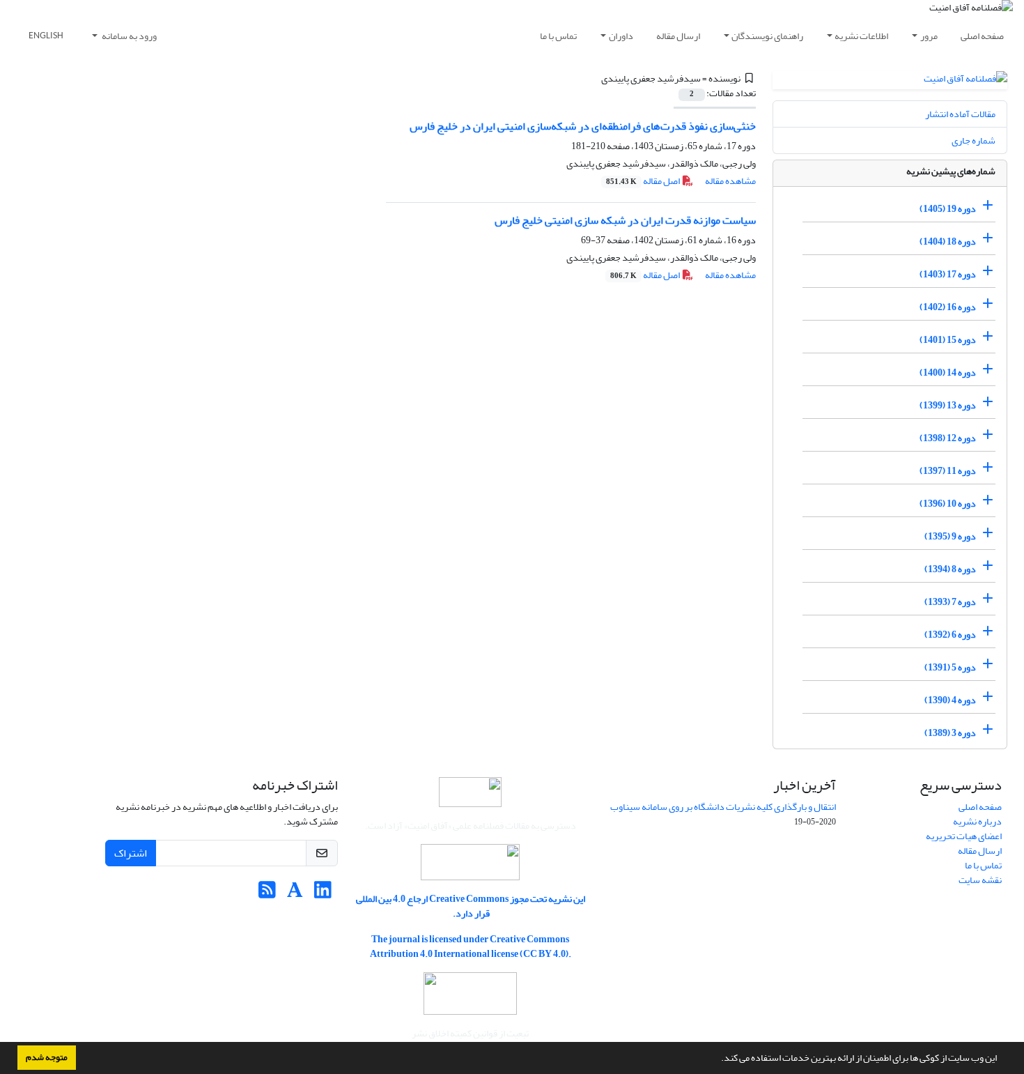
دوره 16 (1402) (948, 307)
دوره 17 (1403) (948, 274)
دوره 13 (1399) (948, 405)
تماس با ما (558, 35)
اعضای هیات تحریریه (964, 836)
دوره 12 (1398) (948, 438)
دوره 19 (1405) (948, 208)
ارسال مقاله (678, 35)
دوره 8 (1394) (950, 569)
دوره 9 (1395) (950, 536)
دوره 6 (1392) (950, 634)
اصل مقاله (643, 180)
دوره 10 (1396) (948, 503)
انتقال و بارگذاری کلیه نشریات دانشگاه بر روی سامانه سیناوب (723, 806)
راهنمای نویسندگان (767, 35)
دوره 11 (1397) (948, 470)
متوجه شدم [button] (47, 1057)
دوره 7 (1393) (950, 601)
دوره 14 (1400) (948, 372)
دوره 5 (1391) (950, 667)
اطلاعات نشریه (861, 35)
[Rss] (267, 893)
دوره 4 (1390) (950, 700)
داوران (621, 35)
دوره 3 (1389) (950, 732)
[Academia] (295, 893)
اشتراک (130, 853)
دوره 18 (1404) (948, 241)
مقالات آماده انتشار (960, 114)
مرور (929, 35)
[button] (717, 1059)
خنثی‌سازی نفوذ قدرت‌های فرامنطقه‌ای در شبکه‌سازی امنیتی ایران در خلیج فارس (583, 126)
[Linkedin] (323, 893)
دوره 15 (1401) (948, 339)
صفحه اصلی (982, 35)
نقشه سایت (980, 879)
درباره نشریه (977, 821)
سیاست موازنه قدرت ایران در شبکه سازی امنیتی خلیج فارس (625, 220)
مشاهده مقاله (730, 180)
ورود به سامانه (128, 35)
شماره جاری (973, 140)
